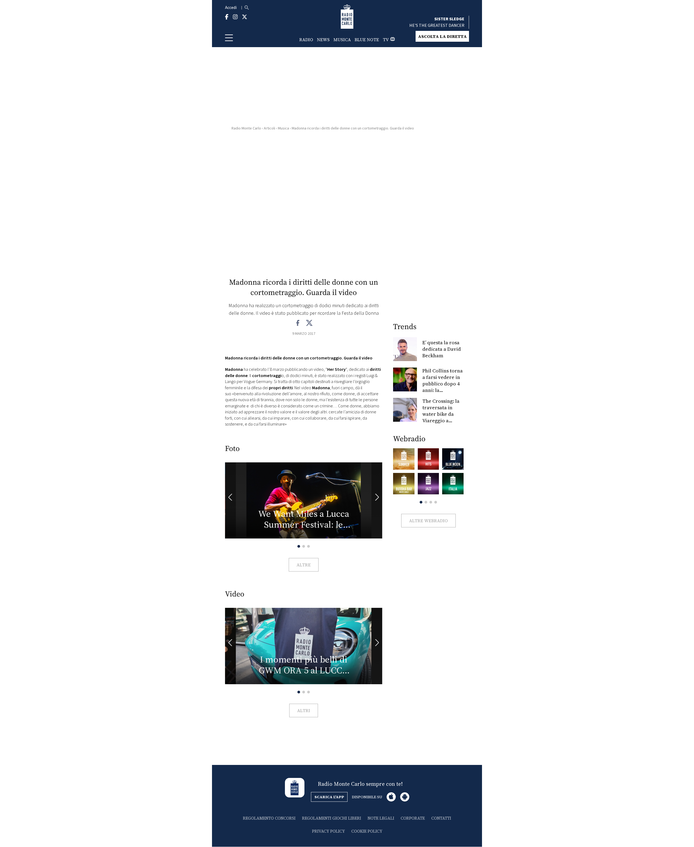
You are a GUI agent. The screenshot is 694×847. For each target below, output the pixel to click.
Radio (306, 40)
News (323, 40)
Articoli (269, 128)
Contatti (441, 818)
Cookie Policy (366, 831)
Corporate (413, 818)
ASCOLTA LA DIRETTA (442, 36)
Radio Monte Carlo (246, 128)
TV (386, 40)
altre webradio (428, 521)
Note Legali (381, 818)
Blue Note (367, 40)
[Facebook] (298, 323)
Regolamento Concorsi (269, 818)
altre (304, 565)
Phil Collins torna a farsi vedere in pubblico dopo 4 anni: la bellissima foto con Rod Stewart (442, 387)
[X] (309, 323)
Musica (342, 40)
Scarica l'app (329, 797)
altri (303, 710)
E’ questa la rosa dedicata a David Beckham (441, 349)
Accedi (231, 8)
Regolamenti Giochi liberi (331, 818)
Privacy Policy (328, 831)
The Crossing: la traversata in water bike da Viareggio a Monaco (441, 414)
